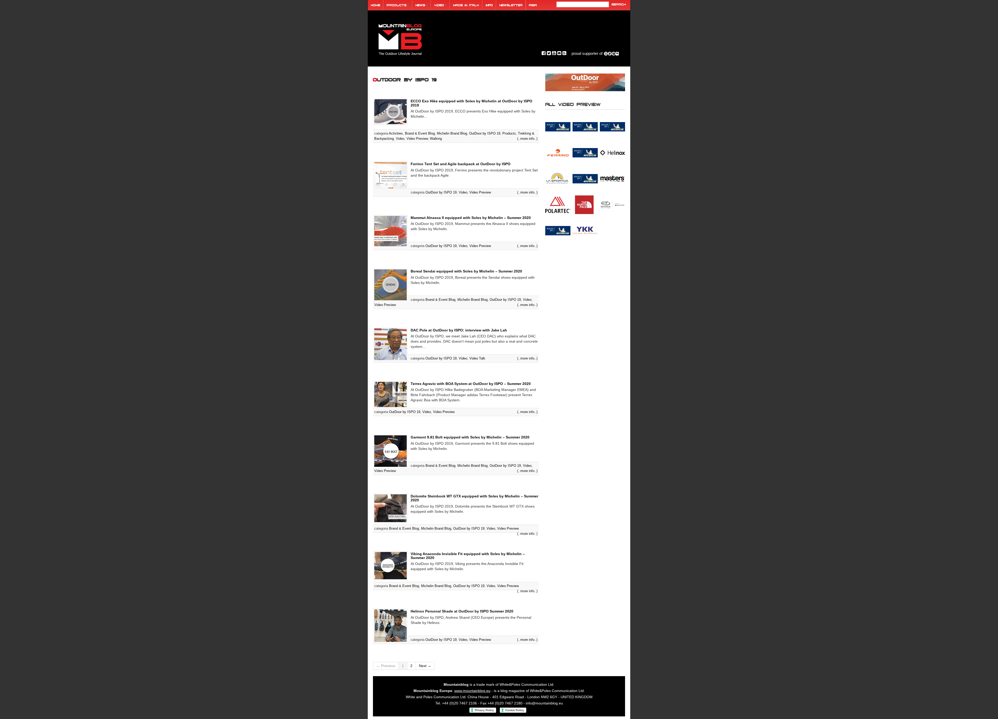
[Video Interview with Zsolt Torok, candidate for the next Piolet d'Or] (612, 204)
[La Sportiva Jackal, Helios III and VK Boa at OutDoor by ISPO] (557, 178)
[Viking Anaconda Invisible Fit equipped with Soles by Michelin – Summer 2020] (390, 565)
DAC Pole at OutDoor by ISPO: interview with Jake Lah (459, 330)
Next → (425, 666)
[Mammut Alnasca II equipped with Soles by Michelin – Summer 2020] (390, 231)
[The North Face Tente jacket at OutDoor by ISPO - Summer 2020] (585, 204)
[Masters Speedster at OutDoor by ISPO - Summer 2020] (612, 178)
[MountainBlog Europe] (400, 38)
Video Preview (417, 139)
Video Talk (477, 358)
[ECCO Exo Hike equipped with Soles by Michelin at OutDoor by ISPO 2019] (390, 111)
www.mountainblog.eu (472, 691)
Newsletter (511, 5)
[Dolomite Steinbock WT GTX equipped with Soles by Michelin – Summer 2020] (390, 508)
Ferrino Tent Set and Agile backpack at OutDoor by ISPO (460, 164)
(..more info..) (527, 139)
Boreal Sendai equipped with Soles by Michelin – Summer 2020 (466, 271)
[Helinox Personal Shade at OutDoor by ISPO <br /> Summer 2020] (612, 152)
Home (375, 5)
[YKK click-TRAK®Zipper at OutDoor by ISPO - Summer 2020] (585, 230)
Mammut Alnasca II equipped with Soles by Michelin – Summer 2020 (471, 218)
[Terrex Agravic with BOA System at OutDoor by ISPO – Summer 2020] (390, 394)
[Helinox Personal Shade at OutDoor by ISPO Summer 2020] (390, 625)
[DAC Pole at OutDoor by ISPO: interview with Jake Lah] (390, 344)
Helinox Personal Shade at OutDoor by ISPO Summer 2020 (462, 611)
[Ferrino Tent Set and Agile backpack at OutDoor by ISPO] (390, 175)
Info (489, 5)
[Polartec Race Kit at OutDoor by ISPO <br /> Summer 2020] (557, 204)
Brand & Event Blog (420, 133)
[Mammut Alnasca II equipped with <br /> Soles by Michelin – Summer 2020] (585, 178)
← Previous (385, 666)
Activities (396, 133)
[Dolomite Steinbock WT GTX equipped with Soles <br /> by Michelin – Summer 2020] (585, 126)
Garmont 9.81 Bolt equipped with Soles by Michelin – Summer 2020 (470, 437)
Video (439, 5)
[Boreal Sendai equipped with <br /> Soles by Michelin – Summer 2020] (557, 126)
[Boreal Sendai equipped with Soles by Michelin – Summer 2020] (390, 284)
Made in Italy (466, 5)
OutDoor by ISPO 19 (484, 133)
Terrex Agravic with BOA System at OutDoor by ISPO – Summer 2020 (471, 384)
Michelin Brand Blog (452, 133)
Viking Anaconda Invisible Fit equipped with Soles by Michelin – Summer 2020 (468, 556)
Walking (436, 139)
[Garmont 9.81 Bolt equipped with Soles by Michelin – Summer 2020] (390, 451)
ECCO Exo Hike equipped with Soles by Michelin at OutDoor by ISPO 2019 (471, 103)
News (420, 5)
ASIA (533, 5)
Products (396, 5)
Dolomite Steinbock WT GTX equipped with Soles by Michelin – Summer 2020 (474, 498)
